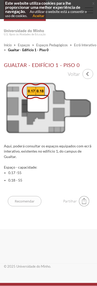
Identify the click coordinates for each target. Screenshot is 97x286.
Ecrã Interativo (85, 45)
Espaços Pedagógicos (52, 45)
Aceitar (38, 15)
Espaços (24, 45)
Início (8, 45)
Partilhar (70, 201)
